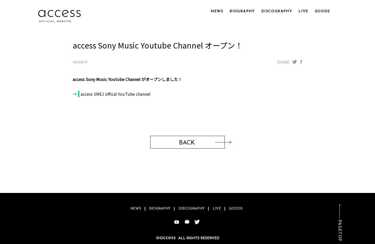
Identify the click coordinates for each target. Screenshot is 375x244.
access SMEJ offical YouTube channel (116, 94)
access (60, 12)
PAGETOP (340, 230)
